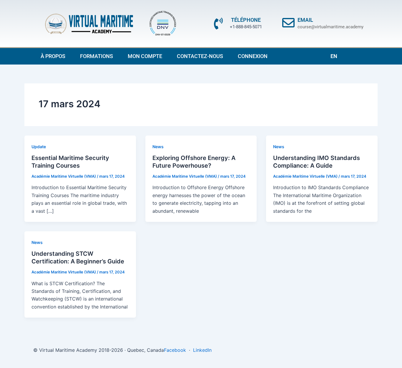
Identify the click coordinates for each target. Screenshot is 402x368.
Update (38, 146)
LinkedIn (202, 350)
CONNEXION (253, 56)
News (158, 146)
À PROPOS (53, 56)
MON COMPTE (145, 56)
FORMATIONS (96, 56)
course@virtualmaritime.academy (330, 26)
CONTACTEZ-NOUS (200, 56)
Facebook (175, 350)
